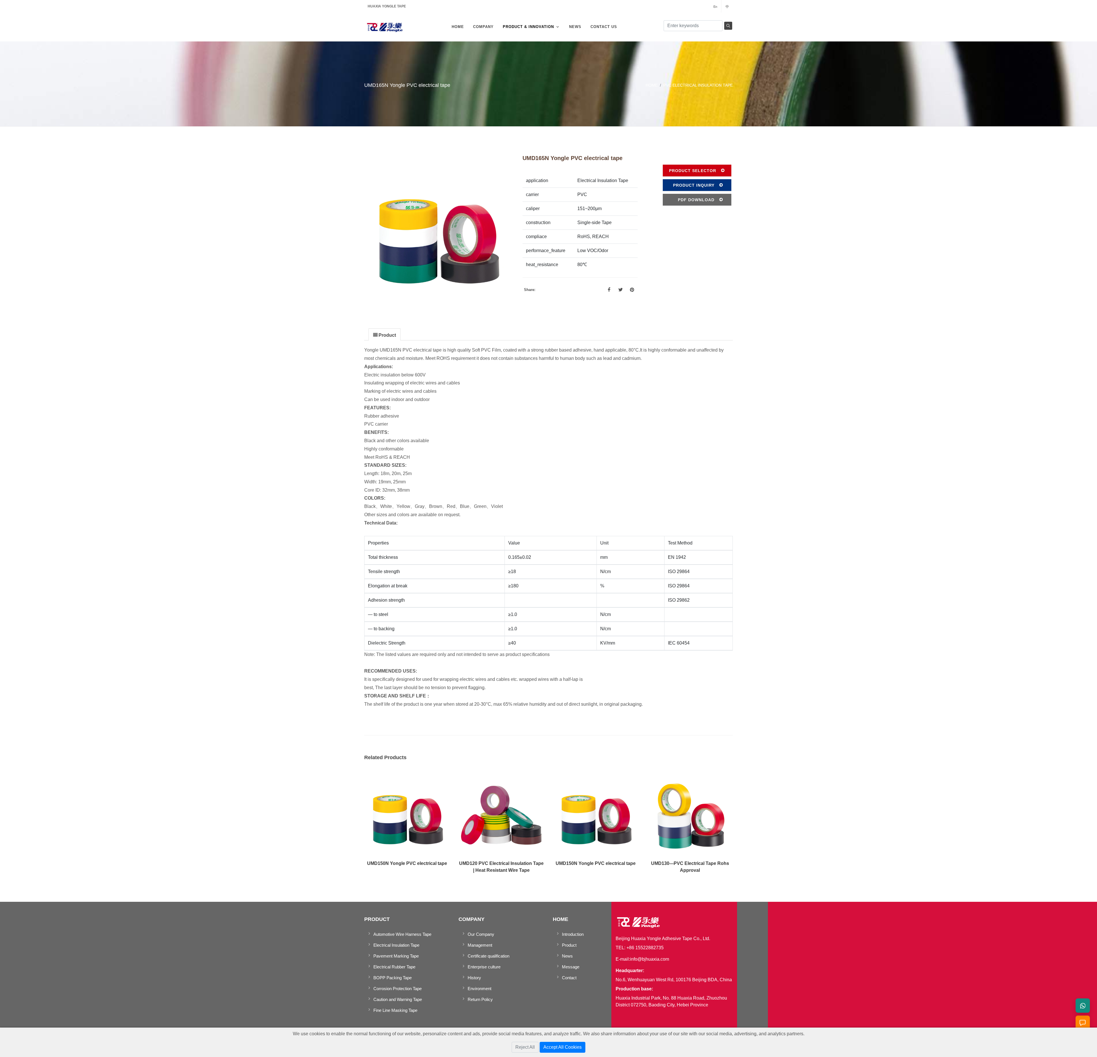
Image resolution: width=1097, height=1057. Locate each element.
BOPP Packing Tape (392, 977)
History (474, 977)
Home (652, 85)
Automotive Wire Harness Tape (402, 934)
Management (480, 945)
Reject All (525, 1047)
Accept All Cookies (562, 1047)
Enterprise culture (484, 966)
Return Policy (480, 999)
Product (569, 945)
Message (570, 966)
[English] (715, 6)
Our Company (481, 934)
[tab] (385, 334)
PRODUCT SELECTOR (692, 170)
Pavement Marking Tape (396, 956)
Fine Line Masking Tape (395, 1010)
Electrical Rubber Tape (394, 966)
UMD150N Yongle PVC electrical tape (407, 863)
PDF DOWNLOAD (696, 200)
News (567, 956)
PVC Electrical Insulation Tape (698, 85)
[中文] (727, 6)
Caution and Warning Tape (397, 999)
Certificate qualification (488, 956)
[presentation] (384, 334)
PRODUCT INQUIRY (693, 185)
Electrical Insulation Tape (396, 945)
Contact (569, 977)
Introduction (573, 934)
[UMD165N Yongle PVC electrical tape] (437, 229)
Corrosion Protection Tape (397, 988)
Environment (479, 988)
